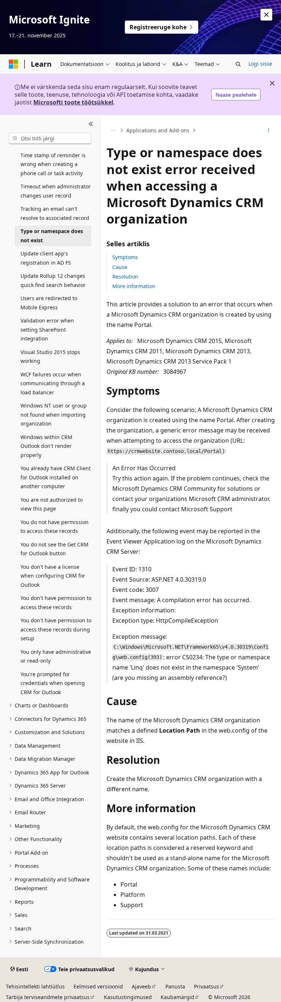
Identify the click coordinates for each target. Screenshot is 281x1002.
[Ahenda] (91, 124)
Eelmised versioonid (98, 986)
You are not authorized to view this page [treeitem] (51, 504)
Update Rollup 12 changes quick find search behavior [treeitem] (53, 280)
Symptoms (125, 257)
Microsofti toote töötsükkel (73, 102)
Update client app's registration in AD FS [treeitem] (45, 258)
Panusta (175, 986)
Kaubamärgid (177, 997)
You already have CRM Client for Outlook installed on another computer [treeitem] (55, 477)
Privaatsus (206, 986)
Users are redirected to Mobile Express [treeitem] (48, 303)
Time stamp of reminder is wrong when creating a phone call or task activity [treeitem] (53, 164)
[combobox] (50, 138)
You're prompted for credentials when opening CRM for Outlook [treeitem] (52, 683)
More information (134, 286)
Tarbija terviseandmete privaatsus (48, 997)
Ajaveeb (141, 986)
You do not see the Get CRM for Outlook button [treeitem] (54, 549)
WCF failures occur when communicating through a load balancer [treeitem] (52, 383)
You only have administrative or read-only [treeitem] (55, 656)
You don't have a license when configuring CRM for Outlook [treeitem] (52, 575)
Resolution (125, 276)
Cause (119, 267)
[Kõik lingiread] (112, 130)
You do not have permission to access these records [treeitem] (54, 527)
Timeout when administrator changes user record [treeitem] (55, 191)
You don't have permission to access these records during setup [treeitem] (55, 629)
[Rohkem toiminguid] (268, 130)
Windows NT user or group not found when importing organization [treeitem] (53, 414)
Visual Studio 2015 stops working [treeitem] (50, 357)
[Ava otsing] (238, 64)
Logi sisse (260, 63)
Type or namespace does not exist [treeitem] (51, 236)
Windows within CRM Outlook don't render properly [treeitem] (46, 446)
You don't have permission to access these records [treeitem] (55, 602)
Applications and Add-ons (158, 130)
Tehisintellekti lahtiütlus (35, 986)
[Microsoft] (13, 64)
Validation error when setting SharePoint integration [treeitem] (47, 329)
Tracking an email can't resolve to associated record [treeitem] (54, 213)
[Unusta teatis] (266, 15)
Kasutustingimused (128, 997)
